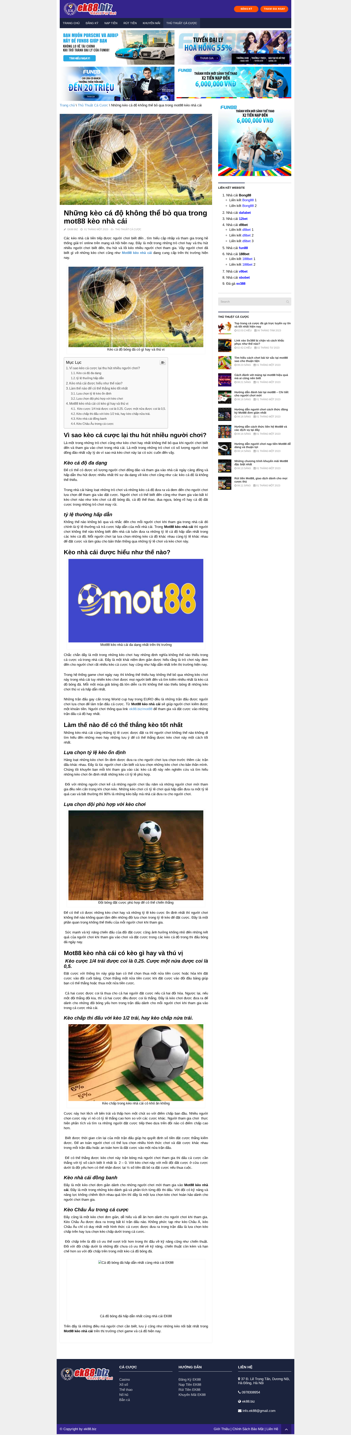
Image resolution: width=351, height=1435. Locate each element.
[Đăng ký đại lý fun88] (117, 47)
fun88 (243, 248)
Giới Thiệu (222, 1429)
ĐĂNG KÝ (246, 8)
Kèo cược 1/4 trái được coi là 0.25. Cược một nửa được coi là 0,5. (121, 408)
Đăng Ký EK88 (190, 1379)
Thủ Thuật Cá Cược (181, 23)
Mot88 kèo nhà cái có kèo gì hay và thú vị (98, 403)
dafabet (245, 213)
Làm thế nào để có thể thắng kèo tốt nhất (98, 388)
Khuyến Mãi (151, 23)
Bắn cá (124, 1400)
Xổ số (123, 1385)
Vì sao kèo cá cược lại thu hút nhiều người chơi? (104, 368)
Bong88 (248, 200)
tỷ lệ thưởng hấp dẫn (90, 378)
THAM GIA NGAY (274, 8)
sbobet (244, 277)
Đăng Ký (92, 23)
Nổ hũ (123, 1395)
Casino (124, 1379)
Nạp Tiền (110, 23)
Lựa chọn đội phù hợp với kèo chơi (99, 398)
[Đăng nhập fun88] (234, 84)
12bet (243, 219)
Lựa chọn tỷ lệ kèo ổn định (93, 393)
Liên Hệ (272, 1429)
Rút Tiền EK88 (189, 1390)
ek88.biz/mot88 (140, 709)
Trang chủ (71, 23)
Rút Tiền (130, 23)
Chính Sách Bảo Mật (248, 1429)
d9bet (246, 230)
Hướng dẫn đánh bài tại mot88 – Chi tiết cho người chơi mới (261, 394)
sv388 (240, 284)
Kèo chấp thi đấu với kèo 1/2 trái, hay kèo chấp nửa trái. (113, 413)
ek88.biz (90, 1429)
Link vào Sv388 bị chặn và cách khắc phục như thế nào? (259, 342)
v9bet (243, 271)
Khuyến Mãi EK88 (192, 1395)
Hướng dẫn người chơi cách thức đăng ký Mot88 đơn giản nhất (261, 411)
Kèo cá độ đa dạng (88, 373)
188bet (247, 259)
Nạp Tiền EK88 (190, 1385)
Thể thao (125, 1390)
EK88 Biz (72, 229)
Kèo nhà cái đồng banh (91, 418)
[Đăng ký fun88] (254, 139)
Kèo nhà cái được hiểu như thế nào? (95, 383)
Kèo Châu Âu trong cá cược (95, 423)
